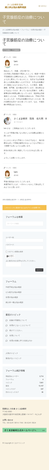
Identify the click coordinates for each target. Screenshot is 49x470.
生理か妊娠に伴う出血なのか (20, 340)
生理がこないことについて (20, 325)
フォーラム (25, 30)
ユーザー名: (10, 237)
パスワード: (10, 244)
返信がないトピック (13, 358)
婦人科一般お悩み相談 (14, 302)
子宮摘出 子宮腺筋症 (12, 50)
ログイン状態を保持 (15, 251)
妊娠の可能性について (18, 320)
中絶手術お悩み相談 (13, 287)
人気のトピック (12, 353)
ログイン (39, 270)
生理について (14, 335)
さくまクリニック (18, 443)
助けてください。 (16, 330)
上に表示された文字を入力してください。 (21, 261)
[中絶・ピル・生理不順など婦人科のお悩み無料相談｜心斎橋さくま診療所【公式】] (15, 7)
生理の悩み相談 (36, 30)
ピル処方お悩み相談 (13, 292)
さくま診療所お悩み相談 (11, 30)
